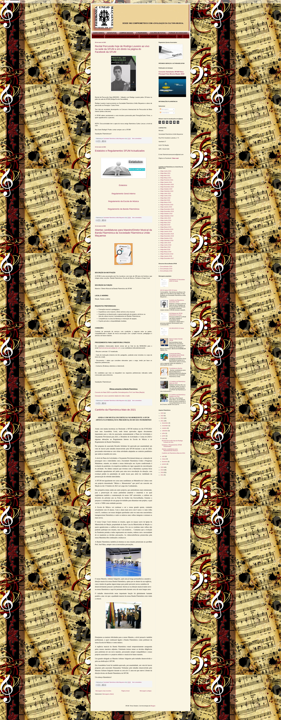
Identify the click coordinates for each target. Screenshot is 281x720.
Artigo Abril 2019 (165, 225)
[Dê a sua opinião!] (99, 141)
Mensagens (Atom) (108, 694)
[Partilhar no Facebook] (103, 141)
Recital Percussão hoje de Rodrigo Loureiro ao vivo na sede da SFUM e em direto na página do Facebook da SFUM (122, 49)
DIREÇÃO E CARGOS (167, 36)
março (164, 459)
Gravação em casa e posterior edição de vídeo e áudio (112, 396)
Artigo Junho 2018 (165, 245)
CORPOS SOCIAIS (126, 33)
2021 (162, 421)
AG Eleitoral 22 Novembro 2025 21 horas (177, 280)
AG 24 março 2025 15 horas (168, 290)
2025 (162, 413)
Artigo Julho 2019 (165, 218)
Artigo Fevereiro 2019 (166, 229)
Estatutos (123, 185)
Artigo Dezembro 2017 (167, 258)
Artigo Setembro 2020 (166, 191)
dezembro (165, 423)
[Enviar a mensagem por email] (97, 141)
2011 (162, 475)
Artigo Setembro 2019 (166, 216)
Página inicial (125, 691)
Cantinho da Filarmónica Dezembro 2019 (176, 301)
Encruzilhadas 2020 (166, 266)
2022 (162, 418)
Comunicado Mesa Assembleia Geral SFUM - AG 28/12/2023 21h (177, 355)
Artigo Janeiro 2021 (166, 182)
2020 (162, 467)
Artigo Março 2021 (165, 178)
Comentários (165, 112)
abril (163, 456)
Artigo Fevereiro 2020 (166, 204)
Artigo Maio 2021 (165, 173)
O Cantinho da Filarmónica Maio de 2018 (177, 382)
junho (164, 436)
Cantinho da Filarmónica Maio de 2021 (115, 409)
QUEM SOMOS (98, 33)
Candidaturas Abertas (175, 368)
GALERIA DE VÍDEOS (148, 36)
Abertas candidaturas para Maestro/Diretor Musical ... (170, 449)
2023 (162, 415)
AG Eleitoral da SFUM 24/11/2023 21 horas (175, 314)
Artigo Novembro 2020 (167, 187)
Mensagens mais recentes (103, 691)
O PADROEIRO (141, 33)
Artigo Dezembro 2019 (167, 209)
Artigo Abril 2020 (165, 200)
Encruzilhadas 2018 (166, 271)
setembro (165, 430)
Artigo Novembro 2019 (167, 211)
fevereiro (165, 461)
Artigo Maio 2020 (165, 198)
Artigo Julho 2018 (165, 242)
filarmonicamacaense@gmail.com (109, 348)
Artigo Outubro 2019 (166, 213)
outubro (164, 428)
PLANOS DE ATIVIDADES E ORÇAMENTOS (122, 36)
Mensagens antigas (145, 691)
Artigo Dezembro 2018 (167, 234)
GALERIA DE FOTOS (157, 33)
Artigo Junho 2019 (165, 220)
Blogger (153, 706)
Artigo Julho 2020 (165, 193)
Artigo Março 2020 (165, 202)
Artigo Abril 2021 (165, 175)
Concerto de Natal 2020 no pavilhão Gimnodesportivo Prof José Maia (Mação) (119, 392)
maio (163, 438)
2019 (162, 470)
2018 (162, 472)
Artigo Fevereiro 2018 (166, 254)
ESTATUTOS (111, 33)
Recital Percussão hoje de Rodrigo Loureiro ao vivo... (172, 441)
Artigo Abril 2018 (165, 249)
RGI (179, 36)
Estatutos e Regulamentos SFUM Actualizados (120, 150)
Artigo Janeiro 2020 (166, 207)
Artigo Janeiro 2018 (166, 256)
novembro (165, 425)
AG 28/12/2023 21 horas (176, 328)
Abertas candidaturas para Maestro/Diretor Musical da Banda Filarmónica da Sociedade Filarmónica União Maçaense (123, 233)
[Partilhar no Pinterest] (105, 141)
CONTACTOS (98, 36)
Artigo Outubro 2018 (166, 238)
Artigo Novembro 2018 (167, 236)
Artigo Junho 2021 (165, 171)
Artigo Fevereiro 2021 (166, 180)
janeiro (164, 464)
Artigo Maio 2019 (165, 222)
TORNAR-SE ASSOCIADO (178, 33)
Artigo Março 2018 (165, 251)
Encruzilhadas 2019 (166, 269)
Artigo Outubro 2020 (166, 189)
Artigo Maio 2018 (165, 247)
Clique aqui (175, 158)
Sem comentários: (137, 138)
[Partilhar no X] (101, 141)
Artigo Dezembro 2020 (167, 184)
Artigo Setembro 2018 (166, 240)
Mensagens (164, 109)
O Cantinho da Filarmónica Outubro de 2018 (177, 395)
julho (163, 433)
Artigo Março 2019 (165, 227)
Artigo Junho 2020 (165, 195)
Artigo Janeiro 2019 (166, 231)
